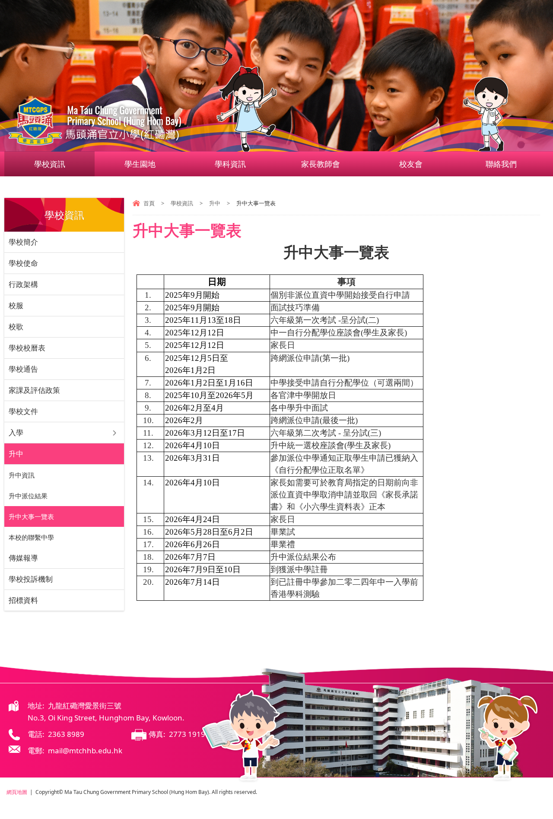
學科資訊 (230, 164)
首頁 (149, 203)
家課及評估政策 (34, 390)
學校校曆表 (27, 348)
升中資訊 (22, 475)
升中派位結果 (28, 495)
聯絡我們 (501, 164)
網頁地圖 (16, 792)
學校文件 (23, 411)
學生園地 (140, 164)
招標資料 (23, 600)
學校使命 (23, 263)
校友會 (411, 164)
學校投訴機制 (31, 579)
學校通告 (23, 369)
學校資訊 (49, 164)
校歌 (16, 326)
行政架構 (23, 284)
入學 (16, 432)
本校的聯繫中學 (31, 537)
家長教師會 (320, 164)
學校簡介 (23, 242)
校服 (16, 305)
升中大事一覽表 (31, 516)
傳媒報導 (23, 558)
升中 (214, 203)
